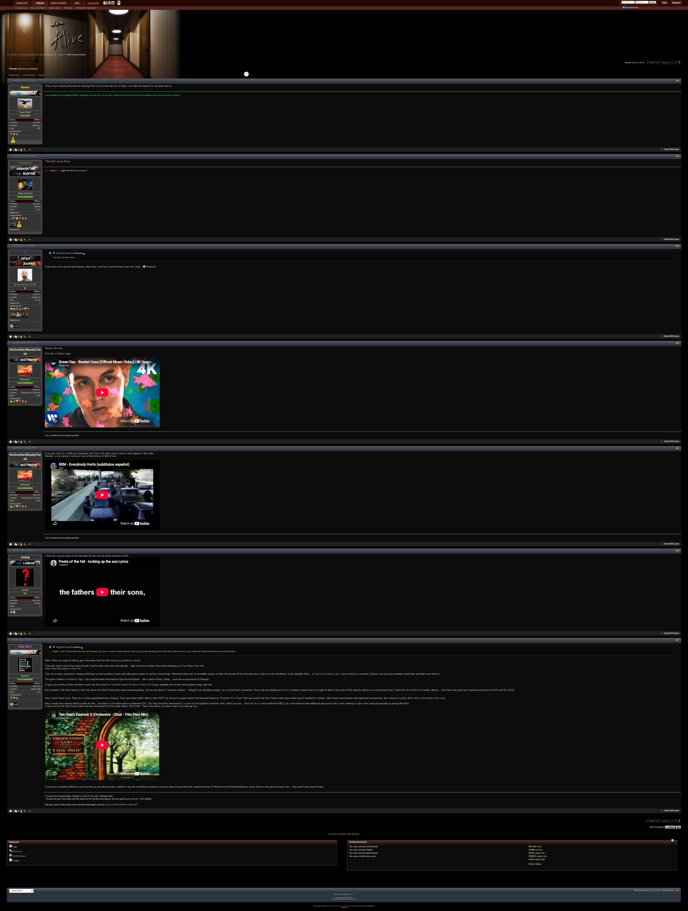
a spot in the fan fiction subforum (120, 805)
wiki (408, 690)
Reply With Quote (671, 149)
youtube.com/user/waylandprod (112, 2)
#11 (677, 81)
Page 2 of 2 (654, 62)
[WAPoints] (27, 149)
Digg (15, 847)
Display (42, 75)
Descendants (80, 170)
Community (20, 8)
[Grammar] (21, 149)
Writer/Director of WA (25, 285)
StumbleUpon (19, 856)
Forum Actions (38, 8)
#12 (677, 156)
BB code (532, 846)
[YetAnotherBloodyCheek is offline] (25, 370)
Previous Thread (337, 834)
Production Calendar (85, 8)
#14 (677, 343)
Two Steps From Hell (193, 665)
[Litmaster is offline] (25, 184)
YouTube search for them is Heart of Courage (134, 684)
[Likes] (16, 149)
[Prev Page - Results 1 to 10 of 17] (672, 62)
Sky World (508, 690)
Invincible (493, 690)
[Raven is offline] (25, 103)
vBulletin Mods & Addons (349, 906)
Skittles (60, 353)
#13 (677, 246)
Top (678, 827)
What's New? (58, 3)
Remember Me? (632, 7)
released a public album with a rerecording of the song (417, 698)
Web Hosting (668, 890)
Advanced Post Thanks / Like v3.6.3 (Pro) (334, 906)
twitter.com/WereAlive (109, 2)
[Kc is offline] (25, 275)
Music (60, 55)
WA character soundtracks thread (123, 660)
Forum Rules (535, 864)
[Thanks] (11, 149)
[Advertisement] (344, 58)
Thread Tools (14, 75)
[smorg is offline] (25, 577)
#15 (677, 448)
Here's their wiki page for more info (63, 668)
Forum (40, 3)
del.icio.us (17, 851)
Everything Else (28, 55)
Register (676, 2)
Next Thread (353, 834)
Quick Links (54, 8)
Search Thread (28, 75)
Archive (656, 890)
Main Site (22, 3)
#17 (677, 640)
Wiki (77, 3)
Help (664, 2)
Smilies (532, 850)
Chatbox (68, 8)
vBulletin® (344, 897)
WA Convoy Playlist (28, 69)
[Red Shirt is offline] (25, 665)
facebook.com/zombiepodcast (105, 2)
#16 (677, 551)
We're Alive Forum (643, 890)
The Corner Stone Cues (327, 674)
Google (16, 861)
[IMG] (531, 853)
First (667, 63)
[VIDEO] (532, 856)
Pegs (47, 435)
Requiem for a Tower (231, 698)
